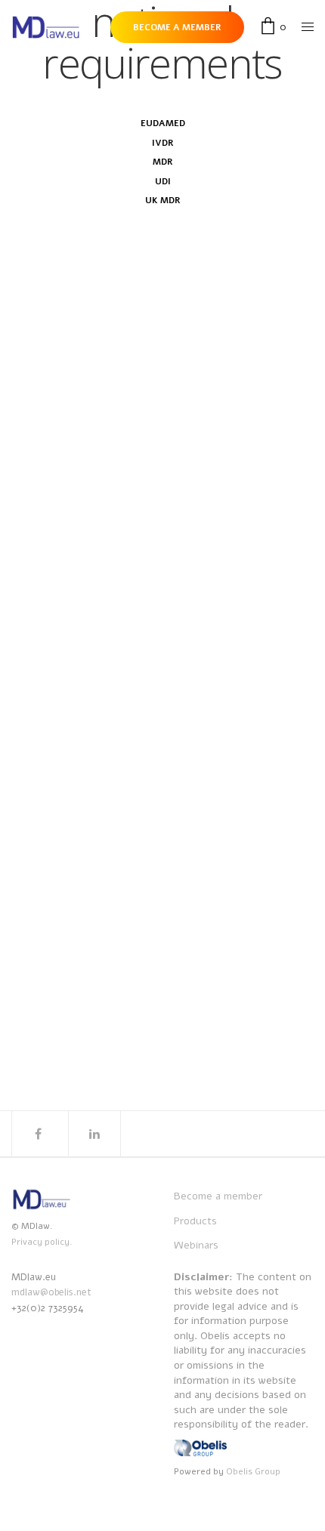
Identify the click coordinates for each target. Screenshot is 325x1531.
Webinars (196, 1245)
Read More (53, 549)
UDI (163, 181)
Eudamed (163, 123)
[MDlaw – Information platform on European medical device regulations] (45, 27)
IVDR (163, 143)
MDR (163, 162)
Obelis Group (253, 1471)
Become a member (218, 1196)
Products (195, 1221)
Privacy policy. (42, 1242)
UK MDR (163, 200)
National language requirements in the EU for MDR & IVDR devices (150, 415)
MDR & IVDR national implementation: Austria (161, 636)
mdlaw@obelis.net (51, 1292)
